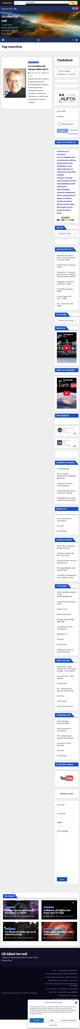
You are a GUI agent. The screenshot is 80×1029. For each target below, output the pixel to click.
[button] (76, 1002)
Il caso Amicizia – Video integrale (68, 989)
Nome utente (61, 111)
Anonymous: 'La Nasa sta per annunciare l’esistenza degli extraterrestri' (66, 274)
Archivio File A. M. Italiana (66, 265)
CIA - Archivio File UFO (65, 304)
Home (54, 970)
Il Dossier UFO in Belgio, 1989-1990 (67, 992)
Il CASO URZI (62, 683)
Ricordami (74, 130)
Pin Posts (60, 526)
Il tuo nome (60, 805)
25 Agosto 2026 (50, 937)
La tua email (61, 813)
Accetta (36, 1020)
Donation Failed (52, 980)
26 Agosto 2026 (12, 937)
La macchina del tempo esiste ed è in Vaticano (38, 69)
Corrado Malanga (63, 469)
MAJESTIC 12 (62, 634)
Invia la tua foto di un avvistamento (68, 995)
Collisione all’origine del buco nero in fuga (56, 911)
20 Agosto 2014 (35, 73)
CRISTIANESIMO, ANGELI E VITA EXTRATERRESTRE (62, 974)
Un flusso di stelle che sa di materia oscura (20, 933)
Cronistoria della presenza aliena (54, 977)
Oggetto (59, 822)
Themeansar (33, 993)
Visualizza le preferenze (68, 1020)
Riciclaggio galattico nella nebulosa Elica (58, 933)
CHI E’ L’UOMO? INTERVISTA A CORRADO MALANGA (66, 476)
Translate (72, 74)
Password (60, 116)
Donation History (63, 980)
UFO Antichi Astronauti (65, 706)
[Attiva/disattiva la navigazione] (38, 40)
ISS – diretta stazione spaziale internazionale (65, 999)
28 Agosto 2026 (12, 916)
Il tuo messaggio (62, 831)
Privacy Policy (53, 1025)
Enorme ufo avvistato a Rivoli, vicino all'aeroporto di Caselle (66, 258)
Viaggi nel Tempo (33, 62)
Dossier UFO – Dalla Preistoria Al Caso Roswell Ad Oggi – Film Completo (66, 669)
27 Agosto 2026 (50, 916)
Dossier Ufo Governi (64, 614)
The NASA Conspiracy (65, 289)
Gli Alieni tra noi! (14, 954)
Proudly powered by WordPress (10, 993)
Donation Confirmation (71, 977)
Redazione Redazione (27, 916)
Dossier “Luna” (62, 609)
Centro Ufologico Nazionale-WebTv (68, 970)
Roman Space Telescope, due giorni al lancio (19, 911)
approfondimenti (10, 907)
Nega (51, 1020)
